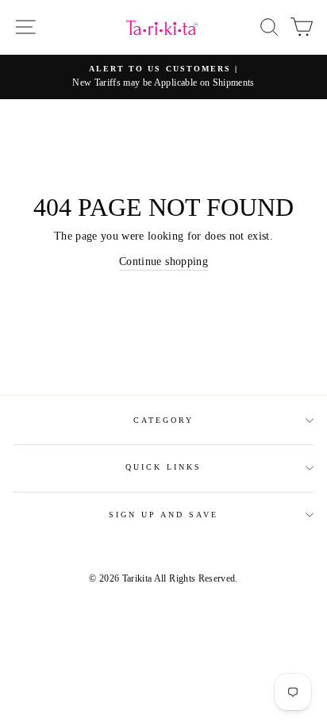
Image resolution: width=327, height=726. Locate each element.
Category (163, 420)
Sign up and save (164, 514)
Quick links (163, 467)
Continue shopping (163, 261)
